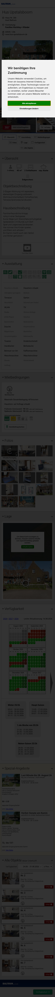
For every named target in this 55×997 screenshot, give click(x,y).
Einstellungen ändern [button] (29, 108)
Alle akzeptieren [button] (29, 103)
